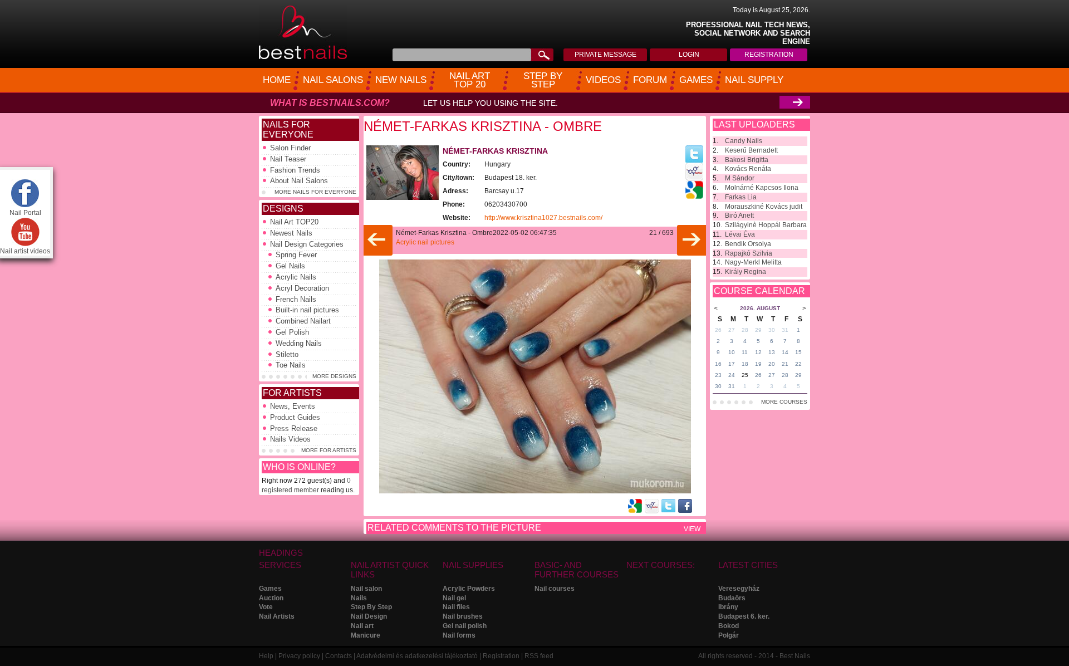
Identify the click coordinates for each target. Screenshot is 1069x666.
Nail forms (459, 635)
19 (758, 364)
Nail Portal (25, 213)
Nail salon (366, 588)
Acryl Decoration (302, 288)
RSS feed (538, 656)
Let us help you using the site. (490, 103)
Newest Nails (291, 233)
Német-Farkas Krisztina (495, 150)
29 (758, 330)
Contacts (338, 656)
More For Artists (328, 450)
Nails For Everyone (288, 129)
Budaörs (732, 598)
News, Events (292, 406)
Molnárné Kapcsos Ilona (761, 188)
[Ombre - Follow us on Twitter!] (668, 505)
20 (771, 364)
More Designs (334, 376)
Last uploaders (754, 124)
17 (731, 364)
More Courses (784, 402)
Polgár (728, 635)
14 (785, 352)
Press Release (293, 428)
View (692, 529)
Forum (650, 80)
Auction (271, 598)
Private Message (605, 54)
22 (798, 364)
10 (731, 352)
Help (266, 656)
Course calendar (759, 291)
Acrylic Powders (469, 588)
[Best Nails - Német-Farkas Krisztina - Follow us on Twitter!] (694, 160)
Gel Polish (292, 332)
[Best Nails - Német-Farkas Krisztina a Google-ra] (694, 196)
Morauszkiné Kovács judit (763, 206)
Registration (768, 54)
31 (785, 330)
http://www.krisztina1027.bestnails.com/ (543, 218)
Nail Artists (277, 616)
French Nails (296, 299)
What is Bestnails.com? (330, 102)
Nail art (362, 626)
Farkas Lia (741, 197)
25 (745, 375)
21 (785, 364)
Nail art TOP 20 (469, 80)
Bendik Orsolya (748, 244)
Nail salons (333, 80)
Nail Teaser (288, 159)
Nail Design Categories (307, 244)
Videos (603, 80)
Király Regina (745, 272)
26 (718, 330)
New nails (400, 80)
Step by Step (542, 80)
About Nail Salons (299, 181)
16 (718, 364)
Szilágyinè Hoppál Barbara (766, 225)
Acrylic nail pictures (425, 242)
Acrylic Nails (296, 277)
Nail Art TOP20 (294, 222)
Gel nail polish (465, 626)
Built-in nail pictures (307, 310)
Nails (359, 598)
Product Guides (295, 417)
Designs (283, 208)
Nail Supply (754, 80)
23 (718, 375)
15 (798, 352)
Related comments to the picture (454, 527)
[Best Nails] (303, 57)
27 (731, 330)
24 (731, 375)
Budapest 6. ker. (743, 616)
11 (745, 352)
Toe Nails (291, 365)
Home (277, 80)
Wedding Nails (299, 343)
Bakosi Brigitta (746, 160)
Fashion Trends (295, 170)
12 (758, 352)
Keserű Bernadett (751, 150)
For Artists (292, 393)
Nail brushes (463, 616)
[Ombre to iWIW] (652, 506)
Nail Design (369, 616)
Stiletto (287, 354)
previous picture (377, 240)
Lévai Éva (740, 234)
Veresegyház (738, 588)
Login (689, 54)
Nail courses (554, 588)
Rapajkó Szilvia (748, 253)
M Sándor (739, 178)
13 (771, 352)
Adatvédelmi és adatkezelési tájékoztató (417, 656)
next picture (692, 240)
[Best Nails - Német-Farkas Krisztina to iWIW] (694, 179)
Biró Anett (739, 215)
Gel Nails (290, 266)
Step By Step (371, 607)
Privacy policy (299, 656)
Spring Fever (296, 255)
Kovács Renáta (748, 169)
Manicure (365, 635)
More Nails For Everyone (315, 192)
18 (745, 364)
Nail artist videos (25, 251)
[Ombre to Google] (635, 506)
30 (771, 330)
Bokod (728, 626)
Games (696, 80)
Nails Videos (290, 439)
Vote (266, 607)
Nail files (456, 607)
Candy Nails (743, 141)
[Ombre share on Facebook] (685, 506)
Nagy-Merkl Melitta (753, 262)
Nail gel (454, 598)
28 (745, 330)
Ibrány (728, 607)
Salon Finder (290, 148)
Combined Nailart (303, 321)
